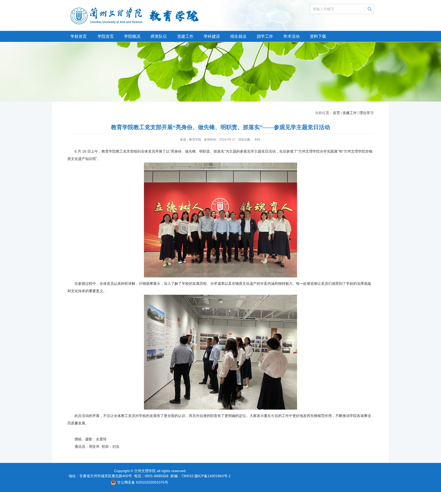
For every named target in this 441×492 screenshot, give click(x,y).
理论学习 (366, 113)
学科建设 (212, 36)
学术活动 (291, 36)
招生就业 (238, 36)
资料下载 (318, 36)
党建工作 (185, 36)
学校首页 (78, 36)
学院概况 (132, 36)
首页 (336, 113)
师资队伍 (159, 36)
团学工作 (265, 36)
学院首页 (105, 36)
